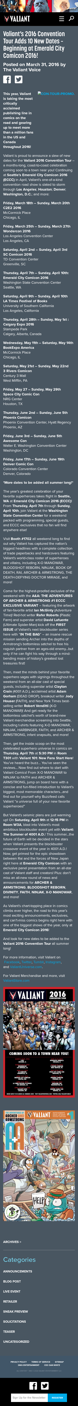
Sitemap (59, 1362)
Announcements (17, 1271)
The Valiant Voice (22, 70)
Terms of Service (40, 1362)
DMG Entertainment (28, 1365)
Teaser (9, 1332)
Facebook (12, 962)
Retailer (10, 1302)
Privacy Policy (19, 1362)
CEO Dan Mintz (52, 1365)
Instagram (53, 962)
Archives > (12, 1242)
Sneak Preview (15, 1312)
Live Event (11, 1292)
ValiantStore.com (16, 980)
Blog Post (12, 1281)
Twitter (26, 962)
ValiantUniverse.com (26, 967)
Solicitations (14, 1322)
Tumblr (38, 962)
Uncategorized (16, 1342)
